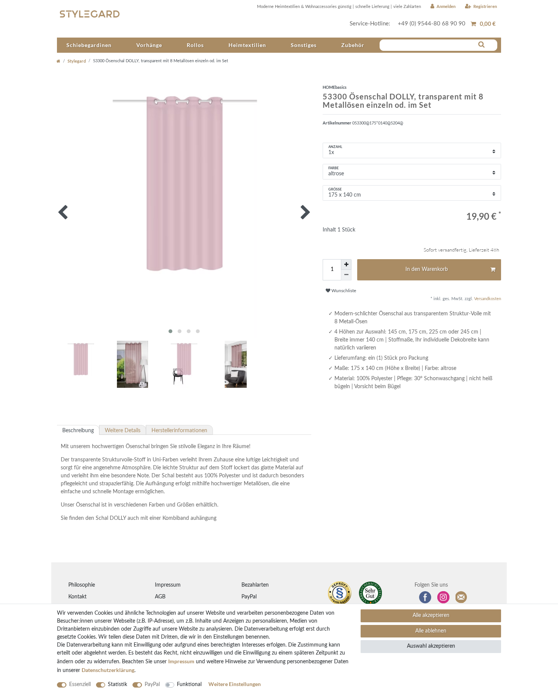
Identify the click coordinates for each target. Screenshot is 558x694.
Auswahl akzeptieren (431, 646)
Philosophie (81, 585)
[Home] (58, 60)
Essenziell (80, 684)
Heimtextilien (247, 45)
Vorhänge (149, 45)
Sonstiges (304, 45)
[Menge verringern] (346, 275)
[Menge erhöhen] (346, 264)
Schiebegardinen (89, 45)
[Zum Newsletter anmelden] (462, 597)
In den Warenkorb (426, 269)
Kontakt (77, 597)
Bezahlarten (255, 585)
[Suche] (481, 45)
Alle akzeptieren (431, 615)
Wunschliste (343, 290)
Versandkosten (487, 299)
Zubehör (352, 45)
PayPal (249, 597)
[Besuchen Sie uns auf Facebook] (425, 597)
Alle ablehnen (430, 631)
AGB (160, 597)
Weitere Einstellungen (234, 684)
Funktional (189, 684)
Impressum (168, 585)
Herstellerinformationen (179, 430)
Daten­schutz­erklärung (108, 670)
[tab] (78, 430)
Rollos (195, 45)
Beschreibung (78, 430)
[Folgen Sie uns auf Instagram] (443, 597)
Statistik (117, 684)
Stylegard (77, 60)
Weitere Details (122, 430)
